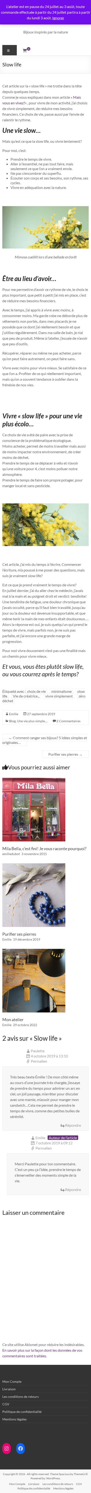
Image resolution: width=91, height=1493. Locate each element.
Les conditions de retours (20, 1397)
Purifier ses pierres (65, 754)
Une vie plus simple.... (32, 721)
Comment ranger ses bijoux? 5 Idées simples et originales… (44, 740)
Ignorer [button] (58, 18)
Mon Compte (11, 1381)
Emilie (13, 714)
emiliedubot (11, 854)
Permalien (39, 1061)
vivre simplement (59, 696)
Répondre (73, 1125)
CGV (5, 1404)
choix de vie (36, 691)
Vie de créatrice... (26, 696)
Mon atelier (13, 1019)
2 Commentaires (68, 721)
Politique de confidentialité (22, 1412)
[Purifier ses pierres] (33, 865)
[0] (25, 50)
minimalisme (61, 691)
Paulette (38, 1050)
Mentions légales (14, 1419)
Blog (12, 721)
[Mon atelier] (33, 951)
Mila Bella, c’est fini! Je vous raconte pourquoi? (44, 848)
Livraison (9, 1389)
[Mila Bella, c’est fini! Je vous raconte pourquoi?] (33, 780)
